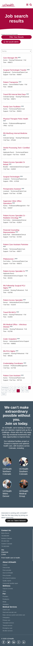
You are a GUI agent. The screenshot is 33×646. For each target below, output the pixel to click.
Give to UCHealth (8, 573)
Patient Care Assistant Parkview (15, 244)
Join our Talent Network (16, 521)
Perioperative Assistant (12, 189)
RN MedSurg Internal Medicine (15, 133)
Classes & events (8, 588)
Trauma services (7, 625)
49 (22, 391)
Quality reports (7, 580)
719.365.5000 (5, 546)
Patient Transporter (10, 82)
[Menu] (27, 5)
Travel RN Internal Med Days (14, 94)
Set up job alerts (11, 42)
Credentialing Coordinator (13, 363)
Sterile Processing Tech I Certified (16, 148)
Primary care (6, 620)
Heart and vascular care (9, 612)
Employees (6, 599)
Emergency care (7, 628)
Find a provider (7, 570)
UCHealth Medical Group (23, 493)
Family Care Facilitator (12, 107)
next (3, 394)
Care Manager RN (10, 58)
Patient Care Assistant (12, 376)
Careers (5, 565)
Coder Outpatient (10, 339)
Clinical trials (6, 567)
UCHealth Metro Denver (7, 493)
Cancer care (6, 609)
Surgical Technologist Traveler (14, 70)
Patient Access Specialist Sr (14, 271)
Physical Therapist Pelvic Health (15, 119)
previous (5, 388)
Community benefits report (10, 583)
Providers (5, 596)
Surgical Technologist (11, 177)
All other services (8, 630)
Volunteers (6, 604)
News (4, 591)
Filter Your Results (16, 37)
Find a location (7, 575)
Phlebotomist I (8, 259)
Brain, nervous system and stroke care (14, 615)
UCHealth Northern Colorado (7, 471)
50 (27, 391)
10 (14, 391)
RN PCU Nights (9, 351)
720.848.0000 (5, 536)
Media (4, 601)
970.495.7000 (5, 541)
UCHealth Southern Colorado (23, 471)
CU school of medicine (9, 578)
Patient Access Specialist (13, 300)
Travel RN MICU (9, 312)
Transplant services (8, 623)
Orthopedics (6, 617)
